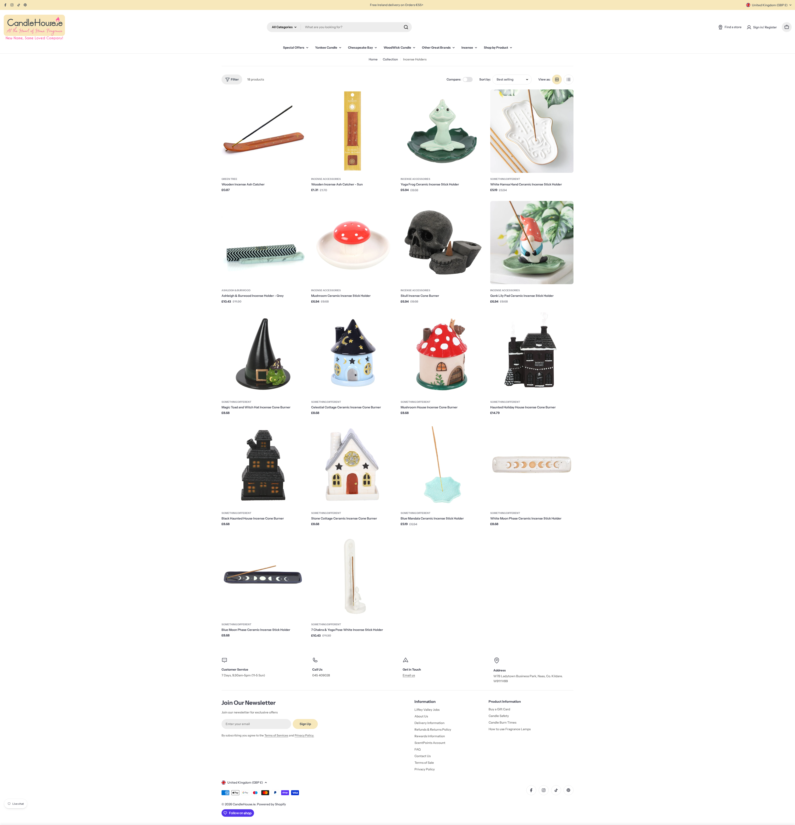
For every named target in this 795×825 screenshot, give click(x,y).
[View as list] (568, 79)
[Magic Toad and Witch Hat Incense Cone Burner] (263, 354)
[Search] (406, 27)
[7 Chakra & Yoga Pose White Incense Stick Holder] (353, 576)
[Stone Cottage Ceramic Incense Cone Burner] (353, 465)
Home (373, 59)
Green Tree (229, 178)
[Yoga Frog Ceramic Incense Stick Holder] (442, 131)
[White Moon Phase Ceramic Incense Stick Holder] (532, 465)
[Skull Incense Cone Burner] (442, 242)
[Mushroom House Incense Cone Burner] (442, 354)
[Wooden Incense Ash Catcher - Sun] (353, 131)
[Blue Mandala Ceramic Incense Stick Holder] (442, 465)
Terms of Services (276, 735)
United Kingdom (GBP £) (770, 5)
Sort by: (485, 79)
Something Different (505, 178)
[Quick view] (299, 98)
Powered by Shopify (271, 804)
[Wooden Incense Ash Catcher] (263, 131)
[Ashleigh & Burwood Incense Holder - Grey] (263, 242)
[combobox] (339, 27)
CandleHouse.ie (244, 804)
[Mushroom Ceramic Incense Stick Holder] (353, 242)
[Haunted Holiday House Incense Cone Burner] (532, 354)
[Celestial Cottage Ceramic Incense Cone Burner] (353, 354)
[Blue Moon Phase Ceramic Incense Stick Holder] (263, 576)
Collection (390, 59)
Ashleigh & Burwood (236, 290)
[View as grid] (557, 79)
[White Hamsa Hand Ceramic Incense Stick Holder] (532, 131)
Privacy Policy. (304, 735)
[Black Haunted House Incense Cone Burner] (263, 465)
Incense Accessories (326, 178)
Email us (409, 675)
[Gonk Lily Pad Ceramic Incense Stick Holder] (532, 242)
